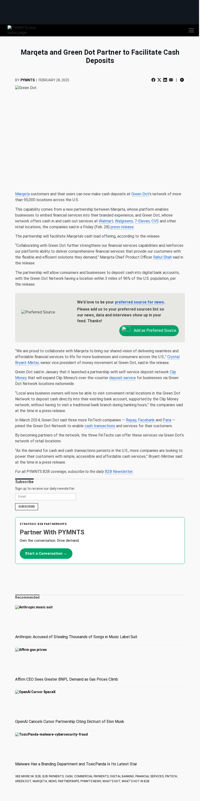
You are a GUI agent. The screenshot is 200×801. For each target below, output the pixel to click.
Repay (131, 420)
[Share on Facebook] (153, 80)
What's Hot (111, 781)
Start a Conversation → (46, 553)
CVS (155, 221)
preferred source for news (139, 302)
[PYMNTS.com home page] (25, 30)
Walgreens (124, 221)
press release (122, 227)
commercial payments (91, 776)
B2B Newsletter (119, 471)
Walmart (106, 221)
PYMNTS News (90, 781)
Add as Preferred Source (154, 330)
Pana (167, 420)
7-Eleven (142, 221)
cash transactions (100, 426)
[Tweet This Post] (159, 80)
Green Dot (140, 194)
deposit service (122, 377)
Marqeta (22, 194)
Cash (69, 776)
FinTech (171, 776)
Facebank (146, 420)
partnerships (68, 781)
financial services (149, 776)
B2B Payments (53, 776)
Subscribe (26, 506)
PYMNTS (27, 80)
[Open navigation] (191, 30)
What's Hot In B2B (136, 781)
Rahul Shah (162, 257)
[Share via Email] (171, 80)
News (53, 781)
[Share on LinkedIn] (165, 80)
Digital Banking (122, 776)
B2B (38, 776)
